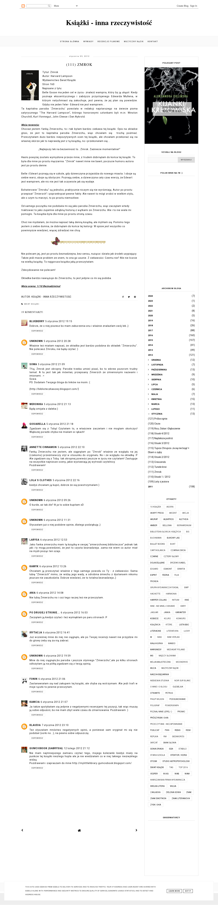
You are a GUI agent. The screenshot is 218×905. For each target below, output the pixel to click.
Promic (181, 711)
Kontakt (153, 41)
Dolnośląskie (157, 563)
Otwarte (155, 693)
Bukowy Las (173, 538)
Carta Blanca (157, 550)
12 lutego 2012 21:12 (77, 748)
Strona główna (69, 41)
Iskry (183, 606)
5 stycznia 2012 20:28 (57, 341)
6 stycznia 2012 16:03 (74, 612)
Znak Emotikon (158, 798)
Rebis (177, 730)
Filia (176, 575)
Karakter (181, 612)
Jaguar (154, 612)
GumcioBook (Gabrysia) (46, 748)
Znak (188, 792)
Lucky (187, 631)
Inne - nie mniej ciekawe (162, 606)
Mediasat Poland (176, 649)
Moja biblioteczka (160, 662)
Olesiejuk (178, 687)
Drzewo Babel (178, 563)
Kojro (167, 618)
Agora (169, 507)
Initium (175, 600)
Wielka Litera (157, 786)
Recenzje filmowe (109, 41)
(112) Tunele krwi (157, 467)
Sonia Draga (157, 749)
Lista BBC (184, 624)
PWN (167, 730)
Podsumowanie (177, 699)
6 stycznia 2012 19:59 (57, 655)
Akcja (185, 513)
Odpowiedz (37, 331)
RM (165, 736)
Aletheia (183, 519)
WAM (187, 773)
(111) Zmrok (154, 471)
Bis (187, 532)
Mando (171, 643)
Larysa (34, 539)
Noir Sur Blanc (182, 680)
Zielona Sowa (173, 792)
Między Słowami (167, 655)
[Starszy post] (137, 830)
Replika (154, 736)
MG (151, 655)
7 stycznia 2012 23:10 (55, 725)
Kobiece (154, 618)
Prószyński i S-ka (159, 718)
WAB (177, 773)
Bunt (172, 544)
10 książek (155, 507)
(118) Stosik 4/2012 (158, 433)
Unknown (36, 341)
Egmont (168, 569)
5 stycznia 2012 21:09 (51, 364)
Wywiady (88, 41)
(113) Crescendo (157, 462)
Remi (188, 730)
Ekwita (181, 569)
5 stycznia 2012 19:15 (58, 321)
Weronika (36, 404)
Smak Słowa (169, 742)
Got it (188, 891)
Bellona (167, 525)
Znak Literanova (181, 798)
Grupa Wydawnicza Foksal (164, 587)
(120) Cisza (154, 423)
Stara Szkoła (157, 755)
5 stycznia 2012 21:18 (59, 424)
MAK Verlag (173, 637)
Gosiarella (37, 424)
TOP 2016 (183, 767)
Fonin (33, 679)
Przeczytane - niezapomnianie (166, 724)
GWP (186, 587)
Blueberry (36, 321)
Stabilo (182, 749)
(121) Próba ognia (157, 418)
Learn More (174, 891)
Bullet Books (157, 544)
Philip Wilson (157, 699)
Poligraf (155, 705)
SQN (171, 749)
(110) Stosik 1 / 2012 (159, 476)
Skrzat (154, 742)
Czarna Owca (178, 550)
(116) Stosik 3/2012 (158, 443)
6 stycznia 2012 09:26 (57, 500)
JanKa (167, 612)
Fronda (154, 581)
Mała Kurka (156, 643)
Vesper (154, 773)
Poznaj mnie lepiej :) (161, 711)
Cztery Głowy (171, 556)
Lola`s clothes (40, 480)
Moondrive (182, 662)
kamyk (33, 566)
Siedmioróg (178, 736)
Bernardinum (184, 525)
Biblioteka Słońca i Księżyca (165, 532)
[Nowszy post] (22, 830)
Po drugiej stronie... (44, 612)
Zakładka (155, 792)
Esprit (153, 575)
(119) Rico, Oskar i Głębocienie (164, 428)
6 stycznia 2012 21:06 (51, 679)
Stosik (153, 761)
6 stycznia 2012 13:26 (53, 566)
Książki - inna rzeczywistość (109, 22)
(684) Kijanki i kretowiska (172, 109)
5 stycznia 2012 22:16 (66, 480)
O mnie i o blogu (158, 687)
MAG (159, 637)
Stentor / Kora (178, 755)
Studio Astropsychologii (176, 761)
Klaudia (35, 725)
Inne (187, 600)
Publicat (154, 730)
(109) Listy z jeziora (158, 481)
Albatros (168, 519)
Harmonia (171, 594)
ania (32, 592)
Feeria (165, 575)
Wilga (173, 786)
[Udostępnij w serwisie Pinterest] (135, 297)
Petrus (169, 693)
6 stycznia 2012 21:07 (54, 702)
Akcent (173, 513)
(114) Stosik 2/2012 (158, 457)
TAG (171, 767)
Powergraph (172, 705)
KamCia (34, 702)
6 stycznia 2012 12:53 (53, 539)
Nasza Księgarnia (159, 674)
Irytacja (35, 632)
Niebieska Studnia (159, 680)
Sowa (33, 364)
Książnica (155, 624)
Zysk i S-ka (155, 805)
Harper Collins (158, 600)
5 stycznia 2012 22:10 (71, 447)
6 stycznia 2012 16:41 (56, 632)
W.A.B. (166, 773)
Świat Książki (31, 304)
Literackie (155, 631)
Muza (153, 668)
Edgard (154, 569)
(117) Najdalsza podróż (160, 438)
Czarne (154, 556)
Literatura (172, 631)
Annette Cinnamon (43, 447)
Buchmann (155, 538)
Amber (153, 525)
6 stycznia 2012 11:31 (57, 520)
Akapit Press (157, 513)
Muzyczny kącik (134, 41)
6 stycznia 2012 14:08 (50, 592)
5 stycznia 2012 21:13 (57, 404)
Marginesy (155, 649)
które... (170, 624)
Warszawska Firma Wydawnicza (167, 780)
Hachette (155, 594)
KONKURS (180, 618)
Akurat (154, 519)
